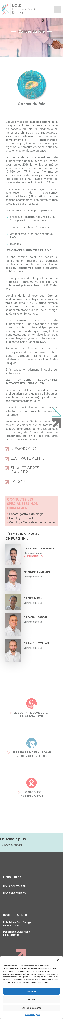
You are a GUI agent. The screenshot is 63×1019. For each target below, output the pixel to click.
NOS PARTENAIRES (14, 894)
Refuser (31, 999)
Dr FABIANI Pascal (36, 617)
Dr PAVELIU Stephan (36, 643)
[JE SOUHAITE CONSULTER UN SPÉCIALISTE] (31, 702)
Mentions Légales (32, 1015)
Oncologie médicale (21, 518)
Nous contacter (14, 887)
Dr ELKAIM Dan (33, 598)
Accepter (31, 991)
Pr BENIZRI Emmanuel (37, 572)
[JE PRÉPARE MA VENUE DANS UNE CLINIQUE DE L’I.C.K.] (31, 742)
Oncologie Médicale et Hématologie (32, 522)
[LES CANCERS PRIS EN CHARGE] (31, 781)
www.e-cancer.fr (14, 845)
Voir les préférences (31, 1008)
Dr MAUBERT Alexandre (39, 549)
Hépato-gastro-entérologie (26, 514)
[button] (58, 959)
